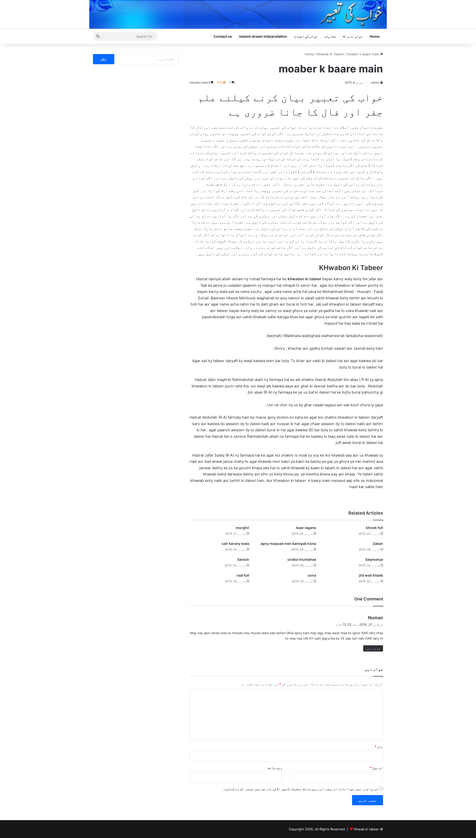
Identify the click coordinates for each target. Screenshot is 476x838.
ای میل (376, 768)
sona (312, 575)
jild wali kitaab (371, 575)
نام (379, 747)
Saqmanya (374, 559)
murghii (242, 528)
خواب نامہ (354, 36)
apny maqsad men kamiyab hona (288, 543)
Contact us (222, 36)
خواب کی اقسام (305, 36)
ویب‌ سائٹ (275, 768)
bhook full (374, 528)
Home (375, 36)
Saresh (243, 559)
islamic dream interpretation (263, 36)
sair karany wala (235, 543)
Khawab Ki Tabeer (330, 54)
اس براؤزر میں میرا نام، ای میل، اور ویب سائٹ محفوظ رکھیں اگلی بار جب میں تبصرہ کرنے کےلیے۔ (301, 789)
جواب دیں (373, 648)
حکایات (330, 36)
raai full (243, 575)
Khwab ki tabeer (366, 829)
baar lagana (306, 528)
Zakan (378, 543)
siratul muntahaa (301, 559)
